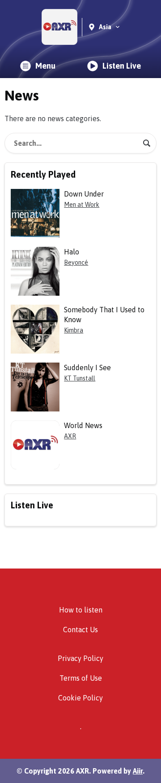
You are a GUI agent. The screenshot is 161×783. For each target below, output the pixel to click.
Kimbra (73, 330)
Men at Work (81, 204)
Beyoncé (76, 262)
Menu (45, 65)
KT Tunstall (79, 378)
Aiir (138, 771)
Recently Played (43, 174)
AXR (70, 436)
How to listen (80, 610)
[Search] (146, 143)
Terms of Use (80, 678)
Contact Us (80, 630)
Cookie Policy (80, 698)
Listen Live (121, 65)
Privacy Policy (80, 658)
